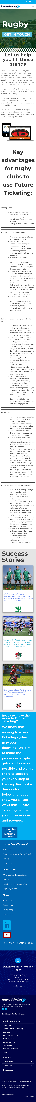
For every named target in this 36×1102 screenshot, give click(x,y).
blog (10, 900)
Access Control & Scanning (13, 1029)
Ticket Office (7, 1025)
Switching (8, 1061)
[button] (33, 6)
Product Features (11, 1021)
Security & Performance (11, 1049)
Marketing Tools (9, 1039)
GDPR (5, 1052)
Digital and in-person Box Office (15, 884)
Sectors (7, 1057)
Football (6, 880)
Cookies (27, 1096)
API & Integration (9, 1042)
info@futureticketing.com (15, 1014)
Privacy (32, 1096)
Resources (8, 1070)
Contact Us (7, 863)
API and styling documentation (15, 875)
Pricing (6, 859)
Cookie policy (8, 905)
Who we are (7, 849)
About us (7, 1065)
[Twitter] (6, 1009)
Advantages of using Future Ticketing (18, 854)
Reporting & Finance (10, 1035)
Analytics (6, 1032)
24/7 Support (8, 1045)
